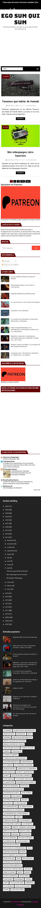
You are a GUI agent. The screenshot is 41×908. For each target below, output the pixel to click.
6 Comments (32, 105)
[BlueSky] (30, 7)
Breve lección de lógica (14, 744)
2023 (7, 517)
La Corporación (10, 806)
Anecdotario (9, 734)
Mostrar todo (37, 490)
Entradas (6, 261)
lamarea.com (7, 486)
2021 (7, 523)
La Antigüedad (20, 803)
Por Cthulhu (9, 858)
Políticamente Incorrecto (14, 855)
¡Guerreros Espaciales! (11, 457)
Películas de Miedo (11, 844)
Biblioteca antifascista (22, 737)
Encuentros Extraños (26, 782)
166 (22, 181)
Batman (7, 737)
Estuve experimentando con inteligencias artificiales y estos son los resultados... (24, 329)
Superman (19, 879)
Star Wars (8, 879)
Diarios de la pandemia (27, 768)
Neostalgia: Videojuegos (14, 578)
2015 (7, 597)
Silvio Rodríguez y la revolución (12, 488)
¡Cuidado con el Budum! (20, 310)
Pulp (18, 858)
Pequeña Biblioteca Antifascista (23, 293)
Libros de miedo (10, 820)
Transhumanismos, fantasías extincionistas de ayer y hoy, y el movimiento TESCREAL (21, 472)
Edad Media (8, 779)
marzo (9, 582)
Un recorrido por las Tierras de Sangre (25, 302)
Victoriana (8, 886)
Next (28, 181)
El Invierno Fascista (24, 779)
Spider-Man (24, 876)
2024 (7, 513)
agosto (9, 554)
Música (7, 834)
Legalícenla (9, 817)
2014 (7, 600)
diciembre (10, 540)
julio (8, 558)
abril (8, 568)
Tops (6, 127)
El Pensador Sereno (10, 469)
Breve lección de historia (14, 741)
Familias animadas (11, 786)
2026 (7, 506)
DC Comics (8, 765)
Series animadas (10, 876)
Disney (6, 775)
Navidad (15, 834)
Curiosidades (26, 761)
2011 (7, 610)
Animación (21, 734)
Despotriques (9, 768)
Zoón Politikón (17, 889)
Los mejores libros (12, 824)
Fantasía (24, 786)
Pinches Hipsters (11, 851)
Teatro (28, 879)
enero (9, 589)
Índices (25, 799)
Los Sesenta (27, 824)
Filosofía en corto (11, 793)
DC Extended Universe (23, 765)
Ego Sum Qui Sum (20, 19)
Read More (20, 118)
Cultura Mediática (11, 761)
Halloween (16, 796)
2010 (7, 614)
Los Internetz (25, 820)
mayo (9, 564)
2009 (7, 617)
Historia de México (11, 799)
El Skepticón (9, 782)
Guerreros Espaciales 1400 (11, 459)
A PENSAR (7, 730)
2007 (7, 624)
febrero (9, 585)
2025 (7, 510)
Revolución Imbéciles (12, 865)
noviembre (11, 544)
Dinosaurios (9, 772)
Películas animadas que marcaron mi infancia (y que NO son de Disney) (25, 707)
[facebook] (10, 9)
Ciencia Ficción (27, 748)
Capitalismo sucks (11, 748)
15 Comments (32, 160)
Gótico (7, 796)
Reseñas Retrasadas (12, 862)
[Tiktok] (18, 7)
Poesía (22, 851)
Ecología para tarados (21, 775)
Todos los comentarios (11, 265)
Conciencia (16, 751)
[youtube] (14, 9)
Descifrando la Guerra (11, 480)
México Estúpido (10, 831)
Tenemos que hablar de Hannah (20, 101)
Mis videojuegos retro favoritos (17, 574)
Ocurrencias (9, 841)
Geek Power (26, 793)
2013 (7, 603)
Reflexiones (28, 858)
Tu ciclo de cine (16, 882)
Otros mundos (23, 841)
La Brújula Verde (9, 461)
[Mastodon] (26, 7)
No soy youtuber (26, 838)
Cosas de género (11, 754)
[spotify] (22, 7)
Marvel (7, 827)
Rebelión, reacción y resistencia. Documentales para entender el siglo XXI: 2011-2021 (25, 338)
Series (7, 76)
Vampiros (30, 882)
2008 (7, 621)
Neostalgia (25, 834)
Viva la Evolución (23, 886)
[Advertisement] (20, 51)
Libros (18, 817)
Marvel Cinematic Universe (23, 827)
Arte (30, 734)
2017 (7, 537)
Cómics (7, 751)
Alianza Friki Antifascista (24, 730)
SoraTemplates (16, 902)
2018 (7, 534)
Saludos (28, 869)
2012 (7, 607)
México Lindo (25, 831)
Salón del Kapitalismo (13, 869)
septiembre (11, 551)
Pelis (30, 848)
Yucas (6, 889)
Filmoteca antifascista (13, 789)
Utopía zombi (18, 688)
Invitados (8, 803)
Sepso (20, 872)
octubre (10, 547)
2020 (7, 527)
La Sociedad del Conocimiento (16, 813)
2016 (7, 593)
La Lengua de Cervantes (13, 810)
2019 (7, 530)
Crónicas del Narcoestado (15, 758)
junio (9, 561)
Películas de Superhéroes (14, 848)
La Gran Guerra (26, 806)
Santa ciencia (9, 872)
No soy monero (10, 838)
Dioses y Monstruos (25, 772)
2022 (7, 520)
